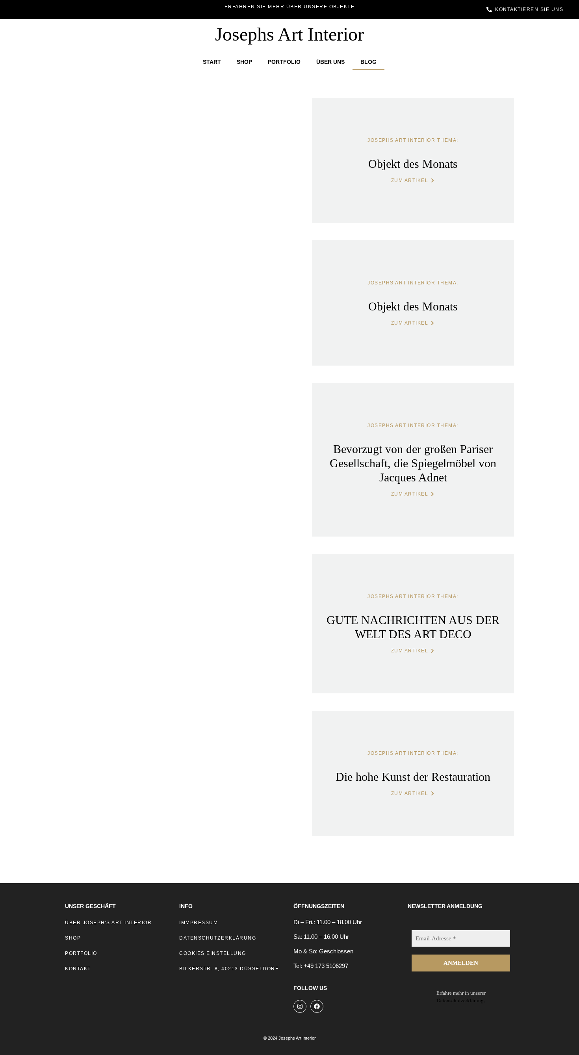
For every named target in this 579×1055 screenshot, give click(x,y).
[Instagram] (299, 1006)
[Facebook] (316, 1006)
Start (212, 62)
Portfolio (284, 62)
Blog (368, 62)
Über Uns (330, 62)
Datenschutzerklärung (460, 1000)
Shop (244, 62)
